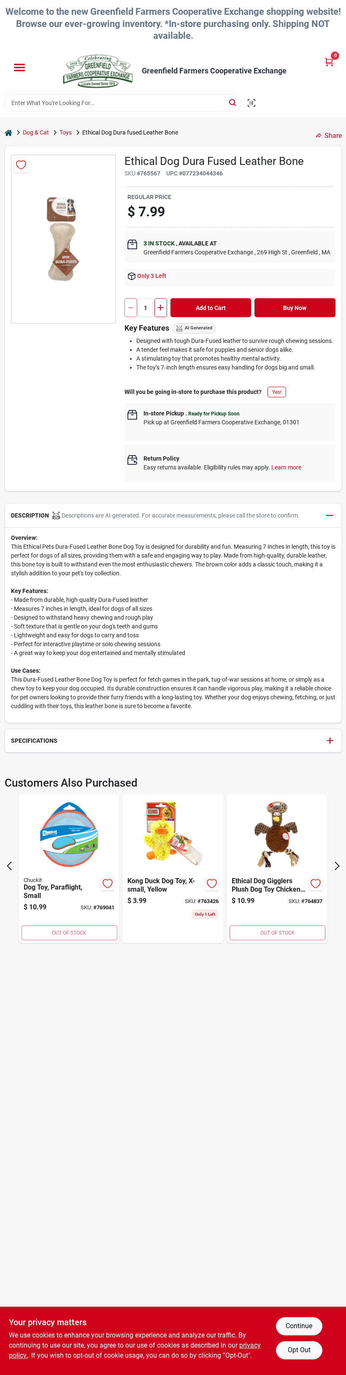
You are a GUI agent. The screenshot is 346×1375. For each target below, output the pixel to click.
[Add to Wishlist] (21, 165)
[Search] (233, 102)
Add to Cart (211, 308)
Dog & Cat (36, 132)
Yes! (276, 392)
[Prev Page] (9, 866)
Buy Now (294, 308)
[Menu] (19, 67)
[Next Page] (337, 866)
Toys (65, 132)
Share (333, 136)
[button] (173, 516)
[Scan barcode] (251, 103)
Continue (299, 1326)
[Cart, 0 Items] (329, 61)
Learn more (286, 467)
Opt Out (299, 1350)
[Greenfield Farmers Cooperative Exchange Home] (98, 71)
